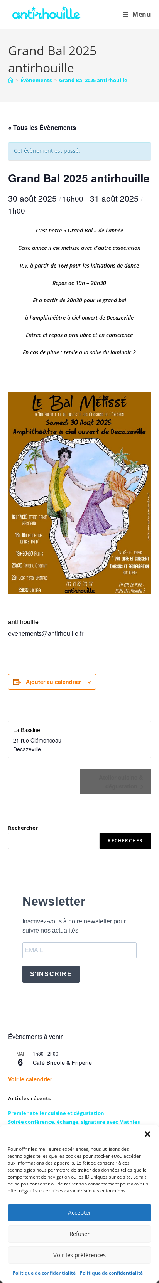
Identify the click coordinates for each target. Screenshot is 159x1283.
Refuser (79, 1234)
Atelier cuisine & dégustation (121, 781)
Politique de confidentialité (44, 1273)
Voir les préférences (79, 1255)
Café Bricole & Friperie (62, 1062)
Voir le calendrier (30, 1079)
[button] (147, 1134)
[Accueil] (10, 80)
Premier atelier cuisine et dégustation (56, 1113)
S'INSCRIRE (51, 974)
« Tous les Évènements (42, 127)
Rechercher (23, 827)
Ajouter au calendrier (53, 681)
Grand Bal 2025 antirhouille (93, 80)
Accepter (79, 1212)
